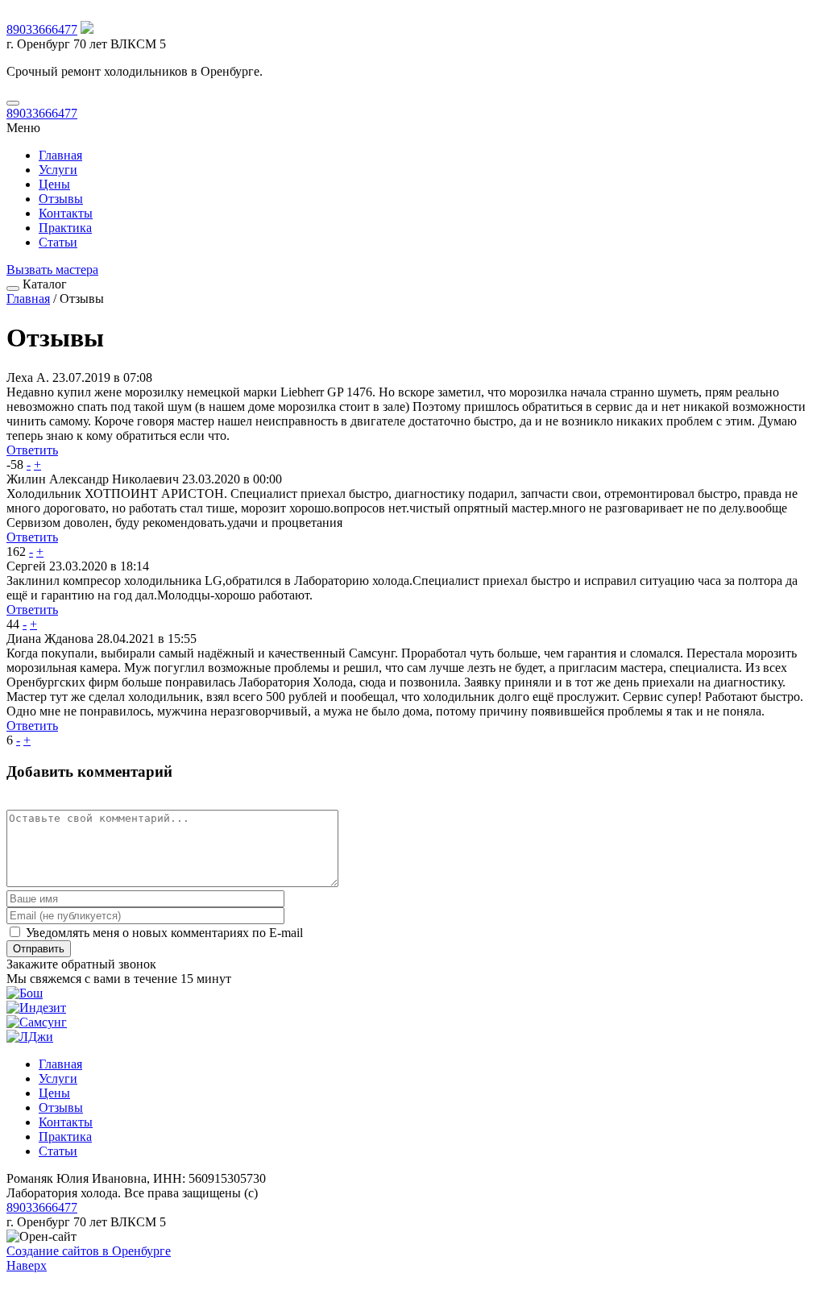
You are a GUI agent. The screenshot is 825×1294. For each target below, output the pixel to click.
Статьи (58, 242)
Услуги (58, 169)
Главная (60, 155)
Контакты (66, 213)
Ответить (32, 450)
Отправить (38, 949)
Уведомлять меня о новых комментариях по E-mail (163, 932)
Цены (54, 184)
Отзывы (61, 198)
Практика (65, 227)
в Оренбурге (88, 1251)
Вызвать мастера (52, 269)
